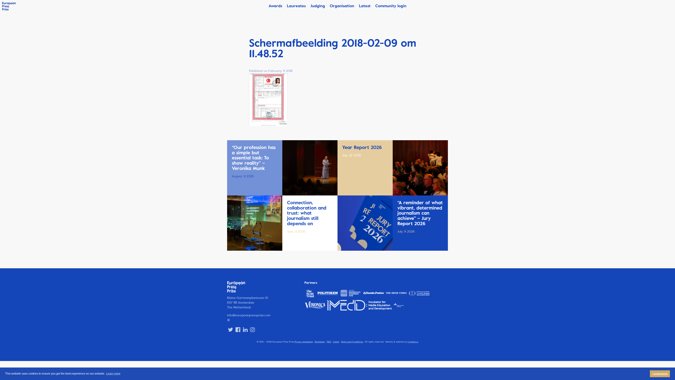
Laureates (296, 6)
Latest (365, 6)
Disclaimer (320, 341)
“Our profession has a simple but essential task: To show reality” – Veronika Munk (254, 158)
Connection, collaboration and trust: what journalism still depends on (306, 213)
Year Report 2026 (362, 147)
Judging (317, 6)
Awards (275, 6)
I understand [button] (660, 373)
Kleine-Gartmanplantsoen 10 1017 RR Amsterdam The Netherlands (247, 302)
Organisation (342, 6)
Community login (390, 6)
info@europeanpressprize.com (248, 315)
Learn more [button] (113, 373)
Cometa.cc (412, 341)
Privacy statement (303, 341)
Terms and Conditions (352, 341)
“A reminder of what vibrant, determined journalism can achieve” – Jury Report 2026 (420, 213)
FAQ (329, 341)
